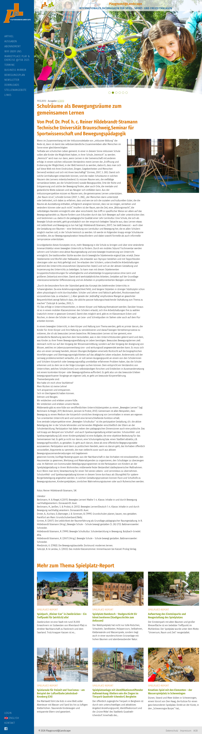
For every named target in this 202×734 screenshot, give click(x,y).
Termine (9, 65)
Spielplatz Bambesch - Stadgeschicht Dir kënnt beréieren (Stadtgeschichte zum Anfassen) (114, 617)
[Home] (17, 17)
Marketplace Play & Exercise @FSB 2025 (17, 58)
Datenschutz (172, 730)
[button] (109, 93)
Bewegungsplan (14, 75)
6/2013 (61, 101)
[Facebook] (5, 729)
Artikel (9, 36)
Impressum (185, 730)
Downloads (11, 85)
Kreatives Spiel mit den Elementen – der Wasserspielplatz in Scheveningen (170, 691)
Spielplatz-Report (47, 609)
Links (7, 95)
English (13, 718)
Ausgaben (10, 41)
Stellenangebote (15, 90)
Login (8, 713)
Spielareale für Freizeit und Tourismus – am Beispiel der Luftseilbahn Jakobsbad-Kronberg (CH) (61, 693)
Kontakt (9, 723)
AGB (195, 730)
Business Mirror (15, 70)
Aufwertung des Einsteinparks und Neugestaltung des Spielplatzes (167, 615)
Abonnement (12, 46)
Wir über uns (13, 51)
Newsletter (11, 79)
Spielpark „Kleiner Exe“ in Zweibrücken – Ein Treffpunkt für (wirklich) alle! (62, 615)
